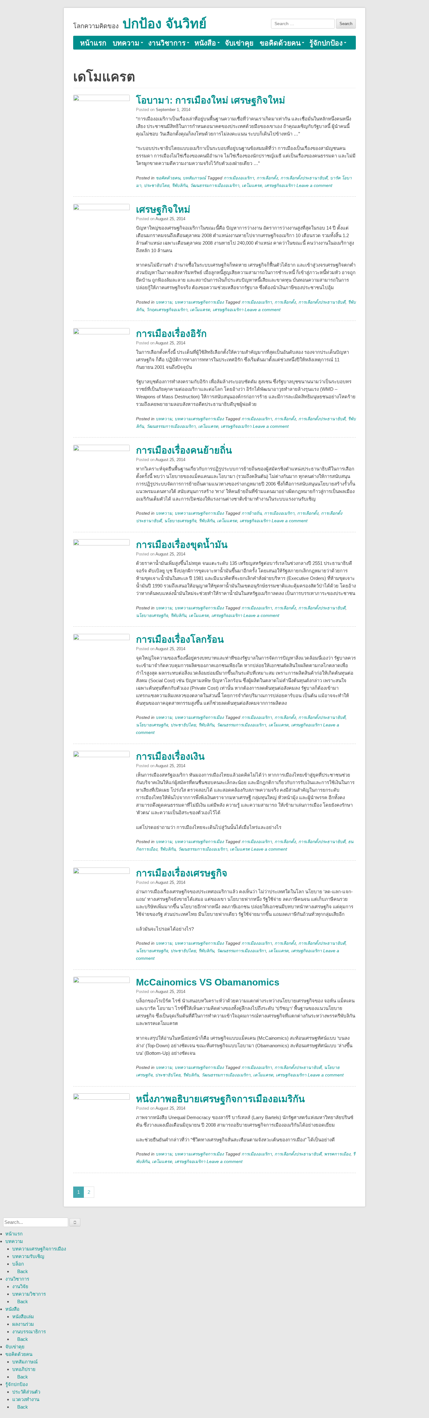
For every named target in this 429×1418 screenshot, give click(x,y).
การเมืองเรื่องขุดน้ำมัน (182, 544)
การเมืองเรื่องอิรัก (171, 333)
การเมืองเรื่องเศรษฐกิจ (181, 873)
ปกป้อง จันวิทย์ (164, 23)
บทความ (126, 43)
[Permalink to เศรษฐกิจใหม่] (101, 232)
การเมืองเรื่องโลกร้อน (180, 639)
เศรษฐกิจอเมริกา (279, 185)
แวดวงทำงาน (25, 1399)
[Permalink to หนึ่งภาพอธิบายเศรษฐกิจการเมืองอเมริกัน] (101, 1121)
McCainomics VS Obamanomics (208, 982)
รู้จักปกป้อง (326, 43)
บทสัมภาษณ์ (194, 178)
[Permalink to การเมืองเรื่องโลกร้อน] (101, 662)
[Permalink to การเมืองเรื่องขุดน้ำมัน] (101, 567)
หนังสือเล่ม (23, 1316)
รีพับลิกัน (179, 185)
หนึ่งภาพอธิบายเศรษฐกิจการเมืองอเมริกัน (220, 1099)
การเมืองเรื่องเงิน (170, 756)
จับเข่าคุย (239, 43)
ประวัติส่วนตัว (26, 1391)
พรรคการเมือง (337, 1154)
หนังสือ (205, 43)
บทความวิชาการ (29, 1294)
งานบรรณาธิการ (29, 1331)
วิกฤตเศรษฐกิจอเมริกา (166, 309)
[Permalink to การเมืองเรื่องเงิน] (101, 779)
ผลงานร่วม (23, 1324)
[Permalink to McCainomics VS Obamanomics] (101, 1005)
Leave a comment (314, 185)
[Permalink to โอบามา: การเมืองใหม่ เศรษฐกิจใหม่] (101, 123)
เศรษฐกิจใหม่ (163, 209)
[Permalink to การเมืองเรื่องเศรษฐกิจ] (101, 896)
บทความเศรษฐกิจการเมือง (199, 302)
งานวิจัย (20, 1286)
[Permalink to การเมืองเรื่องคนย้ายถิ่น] (101, 473)
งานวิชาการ (167, 43)
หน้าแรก (93, 43)
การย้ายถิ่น (252, 513)
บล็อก (18, 1264)
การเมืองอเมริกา (239, 178)
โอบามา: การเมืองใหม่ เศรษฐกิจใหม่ (210, 100)
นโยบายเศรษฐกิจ (180, 520)
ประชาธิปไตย (156, 185)
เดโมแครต (252, 185)
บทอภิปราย (23, 1369)
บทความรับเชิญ (28, 1256)
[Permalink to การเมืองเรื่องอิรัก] (101, 356)
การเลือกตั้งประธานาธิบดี (304, 178)
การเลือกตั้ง (267, 178)
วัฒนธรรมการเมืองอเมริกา (214, 185)
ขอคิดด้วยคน (280, 43)
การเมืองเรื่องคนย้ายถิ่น (184, 450)
